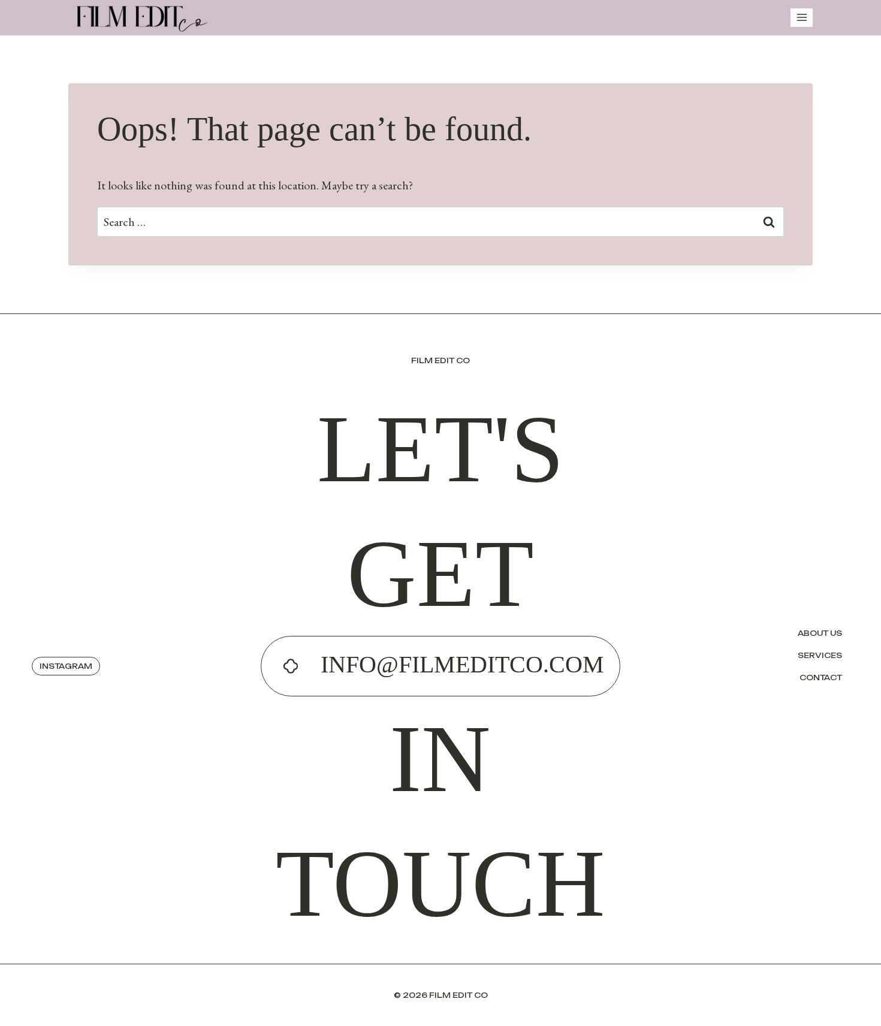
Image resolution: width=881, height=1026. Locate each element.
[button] (66, 666)
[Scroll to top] (869, 1002)
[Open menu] (802, 17)
